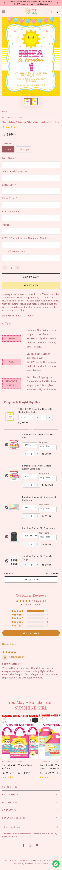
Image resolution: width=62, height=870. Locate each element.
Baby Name (44, 442)
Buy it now (31, 285)
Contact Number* (12, 211)
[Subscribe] (58, 827)
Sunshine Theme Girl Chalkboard (39, 528)
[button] (50, 11)
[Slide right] (57, 3)
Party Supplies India (12, 118)
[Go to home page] (31, 11)
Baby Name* (9, 158)
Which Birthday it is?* (14, 171)
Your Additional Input (14, 251)
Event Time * (9, 198)
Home (4, 111)
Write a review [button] (31, 633)
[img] (9, 652)
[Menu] (4, 11)
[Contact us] (56, 864)
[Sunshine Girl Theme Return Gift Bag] (20, 736)
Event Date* (9, 184)
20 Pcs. (9, 150)
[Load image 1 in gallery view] (27, 101)
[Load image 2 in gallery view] (34, 101)
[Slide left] (4, 3)
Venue (5, 224)
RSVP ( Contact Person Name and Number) (26, 238)
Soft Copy (24, 150)
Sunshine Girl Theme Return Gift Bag (18, 767)
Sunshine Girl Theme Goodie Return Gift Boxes (36, 467)
